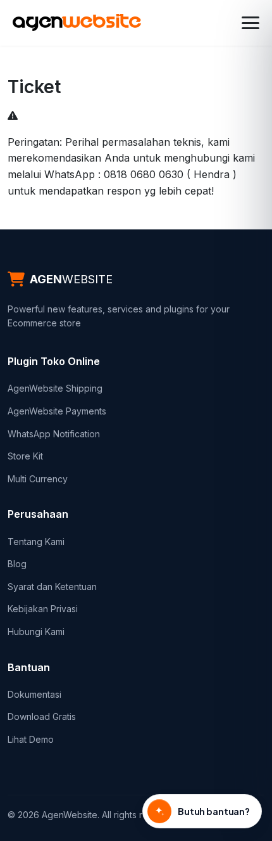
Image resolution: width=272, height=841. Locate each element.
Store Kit (25, 456)
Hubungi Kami (36, 631)
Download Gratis (42, 716)
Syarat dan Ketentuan (52, 586)
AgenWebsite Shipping (55, 388)
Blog (17, 563)
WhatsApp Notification (54, 433)
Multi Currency (38, 478)
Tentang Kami (36, 541)
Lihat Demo (31, 739)
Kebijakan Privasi (43, 608)
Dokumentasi (34, 694)
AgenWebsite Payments (57, 411)
